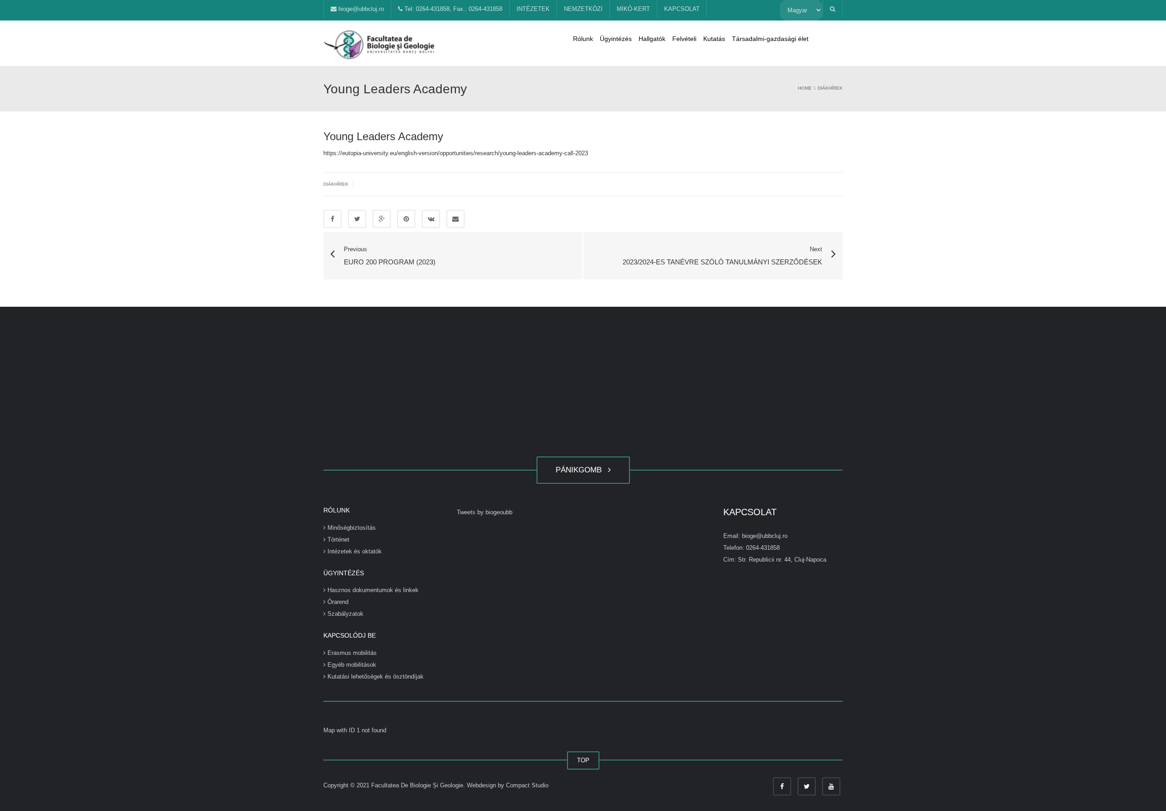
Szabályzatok (344, 613)
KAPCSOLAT (682, 8)
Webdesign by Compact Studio (507, 785)
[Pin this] (406, 219)
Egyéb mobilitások (351, 664)
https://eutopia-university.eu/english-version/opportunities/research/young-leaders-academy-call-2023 (455, 153)
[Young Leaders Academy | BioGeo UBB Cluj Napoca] (380, 43)
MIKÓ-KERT (633, 8)
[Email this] (455, 219)
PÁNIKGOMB (581, 470)
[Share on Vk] (431, 219)
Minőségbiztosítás (351, 527)
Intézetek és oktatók (354, 551)
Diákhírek (335, 184)
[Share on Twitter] (357, 219)
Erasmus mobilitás (351, 652)
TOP (583, 760)
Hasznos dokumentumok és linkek (372, 590)
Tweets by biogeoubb (484, 512)
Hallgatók (652, 38)
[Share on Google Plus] (382, 219)
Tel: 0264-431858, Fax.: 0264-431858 (452, 8)
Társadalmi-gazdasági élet (770, 38)
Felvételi (684, 38)
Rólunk (583, 38)
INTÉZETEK (533, 8)
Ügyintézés (616, 38)
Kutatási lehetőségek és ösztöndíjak (375, 676)
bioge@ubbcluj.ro (360, 8)
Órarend (337, 601)
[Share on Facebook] (332, 219)
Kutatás (714, 38)
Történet (337, 539)
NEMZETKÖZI (583, 8)
